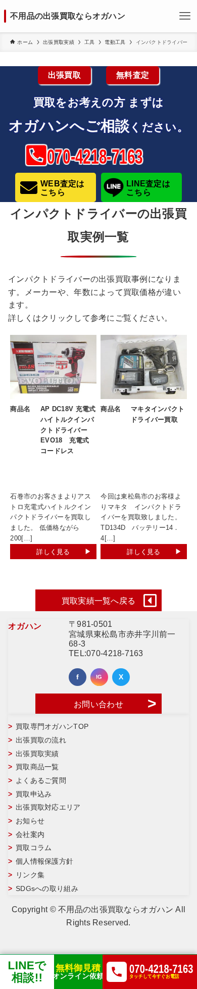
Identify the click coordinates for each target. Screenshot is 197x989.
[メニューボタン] (185, 16)
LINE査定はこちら (148, 188)
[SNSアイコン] (77, 677)
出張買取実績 (37, 754)
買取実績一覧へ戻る (99, 601)
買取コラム (34, 848)
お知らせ (30, 821)
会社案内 (30, 834)
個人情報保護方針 (44, 861)
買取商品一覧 (37, 767)
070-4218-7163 (114, 653)
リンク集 (30, 875)
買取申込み (34, 794)
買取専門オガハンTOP (52, 726)
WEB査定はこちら (62, 188)
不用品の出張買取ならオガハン (67, 16)
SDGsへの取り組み (47, 888)
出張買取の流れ (41, 740)
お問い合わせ (98, 704)
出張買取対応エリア (48, 807)
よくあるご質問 (41, 780)
